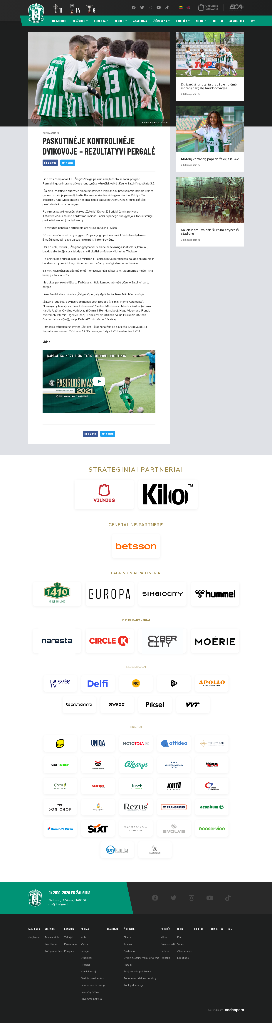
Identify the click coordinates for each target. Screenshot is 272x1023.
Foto (179, 937)
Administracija (89, 971)
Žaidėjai (68, 937)
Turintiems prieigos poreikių (140, 978)
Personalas (70, 944)
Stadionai (86, 958)
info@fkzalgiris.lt (58, 904)
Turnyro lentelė (54, 951)
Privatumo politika (91, 999)
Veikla (84, 944)
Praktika (165, 958)
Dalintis (52, 162)
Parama (165, 951)
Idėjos (164, 937)
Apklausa (129, 951)
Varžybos (79, 21)
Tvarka (128, 944)
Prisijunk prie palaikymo (137, 971)
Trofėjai (85, 964)
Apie (83, 937)
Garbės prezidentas (92, 978)
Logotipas (183, 958)
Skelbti (69, 162)
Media (200, 21)
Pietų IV (128, 964)
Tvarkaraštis (52, 937)
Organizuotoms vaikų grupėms (141, 958)
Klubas (119, 21)
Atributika (236, 21)
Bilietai (217, 21)
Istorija (85, 951)
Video (180, 944)
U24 (253, 21)
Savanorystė (168, 944)
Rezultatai (51, 944)
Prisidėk (181, 21)
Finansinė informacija (93, 985)
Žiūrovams (160, 21)
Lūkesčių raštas (90, 992)
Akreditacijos (184, 951)
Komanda (100, 21)
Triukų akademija (134, 985)
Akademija (140, 21)
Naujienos (59, 21)
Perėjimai (69, 951)
